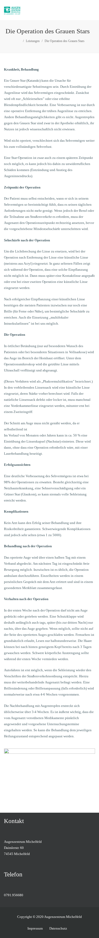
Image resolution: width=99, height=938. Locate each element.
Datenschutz (58, 928)
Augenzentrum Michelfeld (63, 917)
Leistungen (33, 41)
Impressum (35, 928)
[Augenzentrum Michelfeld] (22, 10)
